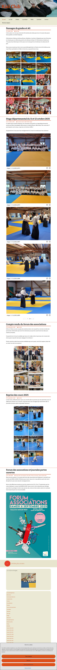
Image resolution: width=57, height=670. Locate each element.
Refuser (28, 660)
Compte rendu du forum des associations (26, 324)
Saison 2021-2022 (10, 640)
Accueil (4, 19)
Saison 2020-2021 (10, 638)
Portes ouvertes (34, 475)
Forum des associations (21, 475)
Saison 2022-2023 (10, 642)
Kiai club (17, 31)
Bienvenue (9, 594)
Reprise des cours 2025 (17, 395)
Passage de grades (10, 619)
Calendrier (39, 19)
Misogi (8, 615)
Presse (8, 623)
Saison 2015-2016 (10, 630)
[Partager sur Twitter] (49, 168)
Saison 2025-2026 (25, 121)
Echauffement (9, 603)
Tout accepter (28, 656)
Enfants (8, 605)
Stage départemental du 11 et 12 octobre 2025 (28, 119)
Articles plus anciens (15, 563)
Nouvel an (9, 617)
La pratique (24, 19)
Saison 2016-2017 (10, 632)
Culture (8, 601)
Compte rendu (9, 599)
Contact (46, 19)
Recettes (8, 626)
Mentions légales (28, 668)
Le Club (10, 19)
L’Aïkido (17, 19)
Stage (30, 121)
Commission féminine (11, 596)
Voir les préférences (28, 664)
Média (32, 19)
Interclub (8, 611)
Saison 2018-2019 (10, 636)
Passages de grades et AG (18, 28)
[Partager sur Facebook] (47, 168)
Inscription (9, 609)
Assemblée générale (10, 592)
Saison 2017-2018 (10, 634)
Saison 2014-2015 (10, 628)
